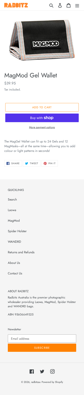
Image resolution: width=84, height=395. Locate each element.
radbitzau (36, 382)
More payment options (42, 127)
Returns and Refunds (21, 252)
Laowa (12, 210)
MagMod (14, 220)
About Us (14, 263)
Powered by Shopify (52, 382)
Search (12, 199)
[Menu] (77, 5)
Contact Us (15, 273)
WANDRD (14, 241)
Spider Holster (17, 231)
